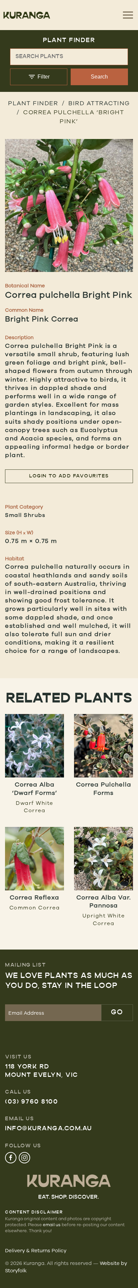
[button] (69, 205)
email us (52, 1224)
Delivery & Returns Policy (35, 1250)
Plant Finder (33, 103)
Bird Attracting (99, 103)
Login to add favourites (69, 476)
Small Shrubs (25, 515)
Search (99, 77)
